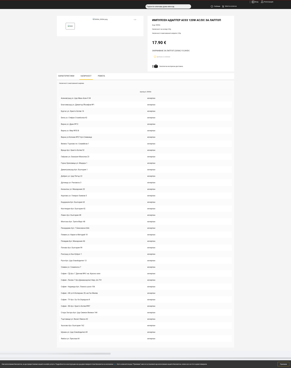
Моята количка (231, 6)
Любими (217, 6)
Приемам (283, 364)
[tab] (66, 76)
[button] (70, 26)
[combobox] (168, 6)
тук (115, 364)
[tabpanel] (145, 214)
